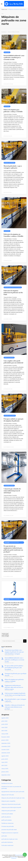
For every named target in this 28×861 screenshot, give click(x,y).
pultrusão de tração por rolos (9, 839)
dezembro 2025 (5, 743)
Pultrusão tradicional (7, 845)
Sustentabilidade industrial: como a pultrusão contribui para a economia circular (14, 57)
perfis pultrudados (9, 357)
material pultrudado (9, 162)
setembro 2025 (5, 752)
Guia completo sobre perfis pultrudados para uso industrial (13, 362)
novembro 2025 (5, 746)
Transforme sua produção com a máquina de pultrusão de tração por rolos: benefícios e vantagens (14, 652)
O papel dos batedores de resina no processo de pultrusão (13, 604)
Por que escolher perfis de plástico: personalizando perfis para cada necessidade (14, 667)
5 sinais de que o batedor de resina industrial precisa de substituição (12, 491)
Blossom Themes (14, 857)
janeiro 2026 (4, 740)
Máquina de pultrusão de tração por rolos (13, 798)
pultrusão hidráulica (7, 842)
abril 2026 (4, 730)
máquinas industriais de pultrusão (13, 287)
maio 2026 (4, 727)
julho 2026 (4, 721)
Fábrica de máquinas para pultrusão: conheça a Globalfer (13, 110)
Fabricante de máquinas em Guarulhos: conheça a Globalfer (13, 235)
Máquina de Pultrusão (10, 415)
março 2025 (4, 768)
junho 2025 (4, 759)
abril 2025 (4, 765)
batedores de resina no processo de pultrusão (13, 599)
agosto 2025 (4, 756)
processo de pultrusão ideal (9, 829)
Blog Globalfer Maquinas (20, 855)
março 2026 (4, 733)
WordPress (13, 858)
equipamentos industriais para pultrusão (12, 542)
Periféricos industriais (7, 823)
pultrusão (7, 52)
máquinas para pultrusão (8, 810)
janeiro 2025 (4, 771)
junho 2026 (4, 724)
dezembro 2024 (5, 775)
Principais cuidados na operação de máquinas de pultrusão (13, 420)
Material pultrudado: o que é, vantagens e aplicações (13, 167)
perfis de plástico (6, 817)
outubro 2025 (5, 749)
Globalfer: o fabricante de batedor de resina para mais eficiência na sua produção (15, 707)
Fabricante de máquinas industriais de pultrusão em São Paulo (13, 292)
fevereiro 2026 (5, 737)
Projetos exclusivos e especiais (9, 832)
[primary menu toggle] (1, 3)
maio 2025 (4, 762)
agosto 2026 (4, 718)
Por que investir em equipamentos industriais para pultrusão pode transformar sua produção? (13, 549)
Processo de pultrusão (7, 826)
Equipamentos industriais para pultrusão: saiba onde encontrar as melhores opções (14, 687)
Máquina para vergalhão (8, 801)
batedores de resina (9, 485)
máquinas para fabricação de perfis (11, 807)
